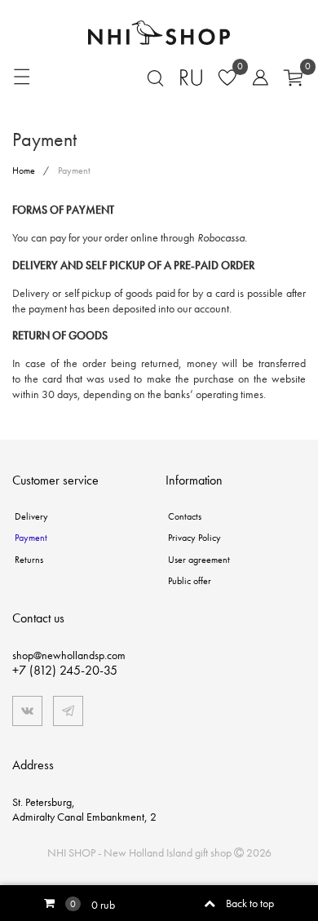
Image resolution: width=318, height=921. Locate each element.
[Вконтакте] (27, 711)
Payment (31, 537)
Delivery (31, 516)
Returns (29, 559)
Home (25, 170)
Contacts (184, 516)
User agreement (199, 559)
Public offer (189, 580)
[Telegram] (68, 711)
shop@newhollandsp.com (69, 655)
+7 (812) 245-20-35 (64, 670)
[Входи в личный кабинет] (254, 76)
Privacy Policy (194, 537)
